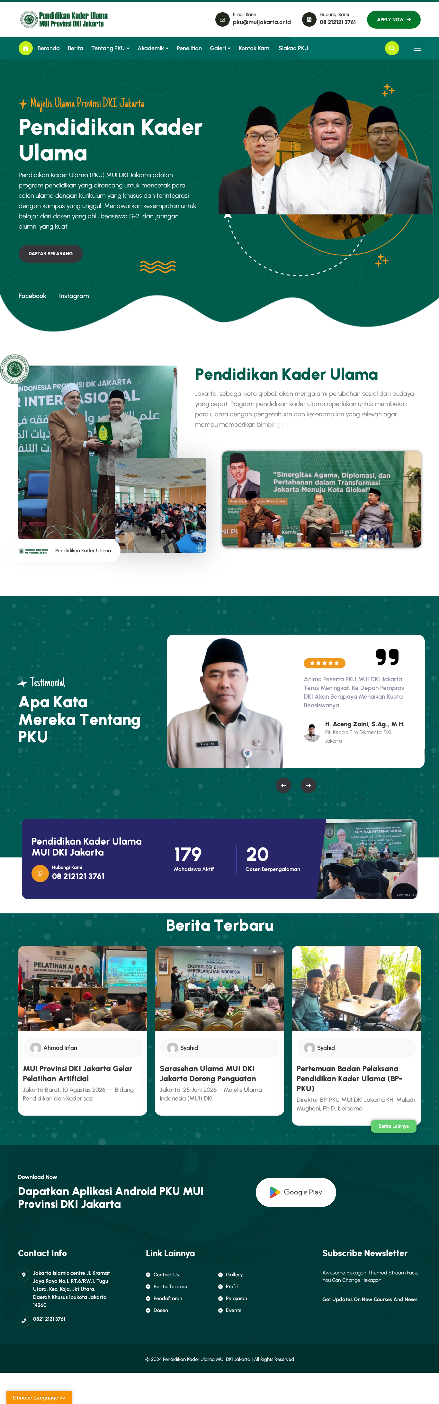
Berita (75, 48)
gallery (234, 1275)
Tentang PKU (108, 48)
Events (233, 1310)
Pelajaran (236, 1298)
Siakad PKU (293, 48)
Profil (232, 1286)
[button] (283, 785)
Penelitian (189, 48)
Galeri (218, 48)
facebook (32, 296)
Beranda (49, 48)
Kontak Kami (255, 48)
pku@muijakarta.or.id (262, 22)
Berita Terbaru (170, 1286)
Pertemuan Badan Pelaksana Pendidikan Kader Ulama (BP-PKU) (349, 1078)
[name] (47, 19)
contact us (166, 1275)
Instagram (74, 296)
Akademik (151, 48)
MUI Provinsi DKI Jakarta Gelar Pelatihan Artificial (77, 1073)
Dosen (161, 1310)
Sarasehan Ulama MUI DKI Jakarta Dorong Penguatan (208, 1073)
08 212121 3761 (338, 22)
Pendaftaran (168, 1298)
